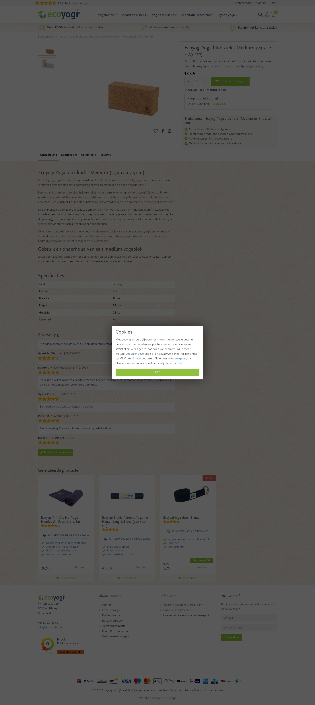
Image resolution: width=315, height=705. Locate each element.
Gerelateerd (88, 155)
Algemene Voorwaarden (151, 690)
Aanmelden (232, 637)
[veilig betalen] (157, 681)
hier (134, 354)
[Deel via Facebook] (165, 131)
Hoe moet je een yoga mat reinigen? (186, 615)
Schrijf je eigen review (57, 452)
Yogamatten (107, 15)
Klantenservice (111, 615)
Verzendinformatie (113, 626)
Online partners (214, 690)
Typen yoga (227, 15)
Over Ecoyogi (110, 610)
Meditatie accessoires (197, 15)
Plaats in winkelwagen (232, 81)
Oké (157, 372)
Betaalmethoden (112, 620)
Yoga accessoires (164, 15)
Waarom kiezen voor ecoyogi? (182, 605)
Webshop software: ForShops (157, 698)
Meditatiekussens (134, 15)
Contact (107, 605)
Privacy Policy (193, 690)
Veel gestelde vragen (115, 636)
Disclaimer (176, 690)
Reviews (105, 155)
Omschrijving (48, 155)
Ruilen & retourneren (115, 631)
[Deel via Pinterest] (171, 131)
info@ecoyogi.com (50, 627)
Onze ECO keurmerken (177, 610)
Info (273, 3)
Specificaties (69, 155)
